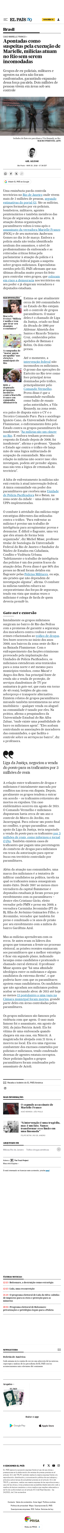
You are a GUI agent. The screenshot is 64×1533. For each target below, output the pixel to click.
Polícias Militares (36, 574)
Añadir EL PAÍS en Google (18, 182)
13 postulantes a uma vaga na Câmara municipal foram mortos (30, 997)
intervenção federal (37, 362)
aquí (47, 1170)
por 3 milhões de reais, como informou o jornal (32, 837)
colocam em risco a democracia (31, 278)
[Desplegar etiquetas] (59, 1149)
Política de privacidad (19, 1506)
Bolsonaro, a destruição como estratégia (31, 1282)
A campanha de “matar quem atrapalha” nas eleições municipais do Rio (12, 357)
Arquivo (7, 1384)
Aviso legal (37, 1502)
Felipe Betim (26, 1135)
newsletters (10, 1350)
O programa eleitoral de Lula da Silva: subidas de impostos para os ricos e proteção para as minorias (31, 1298)
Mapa (31, 1506)
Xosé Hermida (26, 1112)
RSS (32, 1509)
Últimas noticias (12, 1277)
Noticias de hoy (47, 1509)
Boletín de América (14, 1357)
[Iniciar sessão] (58, 19)
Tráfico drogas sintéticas (37, 1149)
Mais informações (10, 1163)
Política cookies (49, 1502)
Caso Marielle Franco (14, 37)
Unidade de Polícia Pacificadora (31, 493)
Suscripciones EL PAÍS (43, 1506)
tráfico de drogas (47, 636)
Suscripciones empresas (20, 1509)
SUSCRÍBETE (48, 19)
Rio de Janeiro (33, 195)
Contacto (11, 1502)
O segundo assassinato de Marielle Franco (37, 1106)
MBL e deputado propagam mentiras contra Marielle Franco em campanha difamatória (12, 394)
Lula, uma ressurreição (22, 1288)
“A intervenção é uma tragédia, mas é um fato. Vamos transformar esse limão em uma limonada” (40, 1127)
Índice (37, 1509)
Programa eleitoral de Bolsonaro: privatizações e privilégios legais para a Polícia (28, 1308)
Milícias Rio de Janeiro (13, 1149)
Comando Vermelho (38, 389)
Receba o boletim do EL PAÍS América (25, 1082)
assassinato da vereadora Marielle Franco (31, 230)
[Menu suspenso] (5, 19)
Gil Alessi (32, 161)
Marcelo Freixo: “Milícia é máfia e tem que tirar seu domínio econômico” (12, 322)
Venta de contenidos (24, 1502)
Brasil (8, 29)
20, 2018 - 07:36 (37, 166)
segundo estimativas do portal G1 (29, 200)
